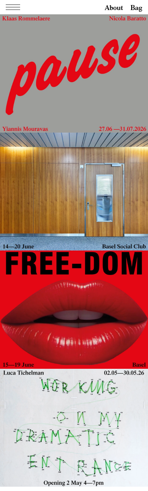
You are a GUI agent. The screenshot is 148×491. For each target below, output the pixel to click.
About (114, 7)
